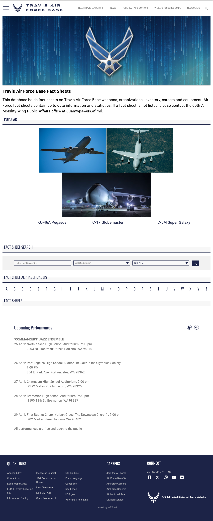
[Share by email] (196, 327)
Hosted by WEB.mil (107, 507)
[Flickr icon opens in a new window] (182, 477)
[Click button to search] (195, 262)
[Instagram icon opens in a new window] (165, 477)
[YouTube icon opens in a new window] (173, 477)
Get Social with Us (159, 471)
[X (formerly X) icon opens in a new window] (157, 477)
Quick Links (16, 463)
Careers (113, 463)
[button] (5, 8)
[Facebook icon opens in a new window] (149, 477)
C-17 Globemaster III (109, 222)
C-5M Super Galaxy (173, 222)
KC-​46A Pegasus (51, 222)
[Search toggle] (207, 7)
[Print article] (189, 327)
